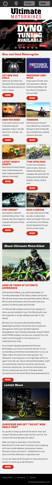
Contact (33, 477)
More (8, 379)
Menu (43, 3)
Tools (28, 3)
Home (5, 3)
